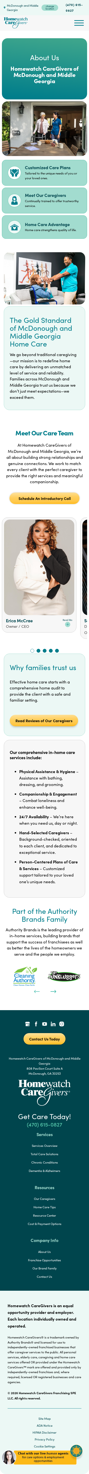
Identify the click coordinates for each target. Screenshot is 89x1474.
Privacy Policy (45, 1439)
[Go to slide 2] (38, 651)
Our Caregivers (44, 1199)
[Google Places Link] (27, 1024)
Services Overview (44, 1145)
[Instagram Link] (61, 1024)
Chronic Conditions (44, 1162)
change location (50, 7)
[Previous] (36, 991)
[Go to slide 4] (51, 651)
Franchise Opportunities (44, 1260)
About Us (44, 1252)
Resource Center (44, 1215)
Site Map (44, 1418)
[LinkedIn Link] (53, 1024)
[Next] (53, 991)
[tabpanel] (25, 976)
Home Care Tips (44, 1207)
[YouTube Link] (44, 1024)
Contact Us (44, 1276)
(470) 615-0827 (74, 7)
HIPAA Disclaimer (44, 1432)
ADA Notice (44, 1425)
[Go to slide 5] (57, 651)
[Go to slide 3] (45, 651)
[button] (42, 1466)
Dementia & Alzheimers (44, 1171)
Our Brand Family (45, 1268)
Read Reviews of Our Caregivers (43, 720)
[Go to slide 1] (32, 651)
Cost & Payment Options (44, 1224)
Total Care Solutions (44, 1154)
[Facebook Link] (36, 1024)
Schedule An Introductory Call (45, 498)
